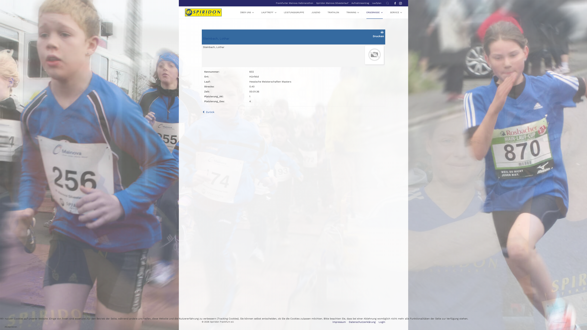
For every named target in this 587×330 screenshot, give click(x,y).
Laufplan (376, 3)
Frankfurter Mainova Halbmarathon (294, 3)
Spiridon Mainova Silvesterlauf (332, 3)
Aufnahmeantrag (360, 3)
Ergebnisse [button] (373, 12)
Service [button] (394, 12)
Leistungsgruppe (294, 12)
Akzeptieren (11, 327)
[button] (387, 3)
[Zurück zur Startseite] (203, 12)
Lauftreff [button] (267, 12)
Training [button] (351, 12)
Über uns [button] (245, 12)
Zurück (209, 112)
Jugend (316, 12)
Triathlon (333, 12)
